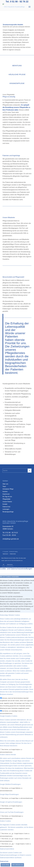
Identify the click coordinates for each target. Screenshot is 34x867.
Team (4, 486)
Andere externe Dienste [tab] (8, 754)
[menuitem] (30, 7)
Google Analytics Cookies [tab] (8, 716)
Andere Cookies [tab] (5, 821)
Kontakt (5, 504)
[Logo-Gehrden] (14, 7)
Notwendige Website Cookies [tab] (10, 615)
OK (3, 564)
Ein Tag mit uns (7, 496)
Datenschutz (6, 506)
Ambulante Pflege (8, 489)
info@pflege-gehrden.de (11, 539)
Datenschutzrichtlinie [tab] (7, 849)
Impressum (6, 494)
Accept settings (5, 864)
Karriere (5, 491)
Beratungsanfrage (8, 511)
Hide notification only (17, 864)
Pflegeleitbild (6, 499)
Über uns (5, 484)
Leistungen (6, 509)
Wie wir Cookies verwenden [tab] (9, 577)
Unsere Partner (7, 501)
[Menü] (30, 7)
